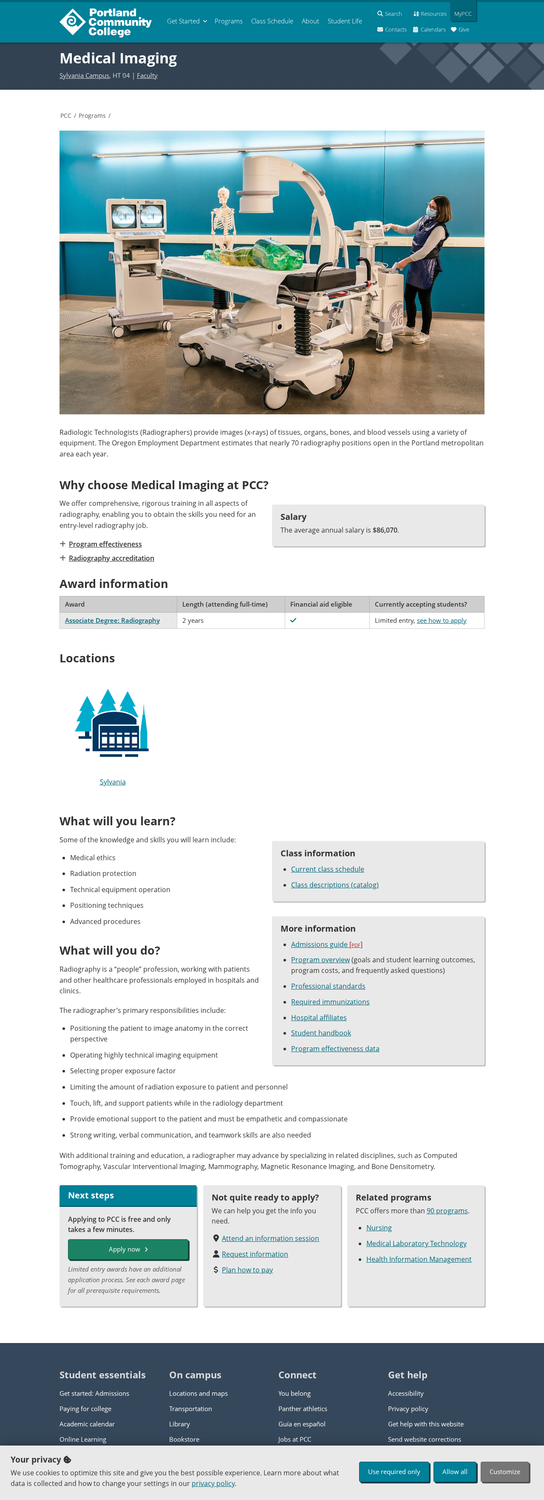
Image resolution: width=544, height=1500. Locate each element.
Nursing (379, 1227)
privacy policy (213, 1483)
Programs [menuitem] (229, 21)
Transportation (190, 1408)
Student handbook (321, 1033)
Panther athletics (302, 1408)
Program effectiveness (105, 544)
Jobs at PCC (294, 1439)
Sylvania (113, 782)
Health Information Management (419, 1259)
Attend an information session (270, 1238)
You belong (294, 1393)
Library (179, 1424)
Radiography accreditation (111, 558)
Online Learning (83, 1439)
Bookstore (184, 1439)
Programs (92, 115)
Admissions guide (327, 944)
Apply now (124, 1249)
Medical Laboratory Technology (416, 1243)
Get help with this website (426, 1424)
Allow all (455, 1471)
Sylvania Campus (84, 75)
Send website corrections (424, 1439)
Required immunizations (330, 1002)
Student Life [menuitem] (345, 21)
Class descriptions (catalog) (335, 885)
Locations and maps (198, 1393)
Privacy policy (408, 1408)
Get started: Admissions (94, 1393)
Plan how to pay (247, 1270)
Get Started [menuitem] (183, 21)
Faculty (147, 75)
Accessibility (406, 1393)
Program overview (320, 959)
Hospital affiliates (319, 1017)
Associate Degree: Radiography (112, 620)
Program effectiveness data (335, 1048)
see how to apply (442, 620)
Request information (255, 1254)
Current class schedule (327, 869)
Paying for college (85, 1408)
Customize (505, 1471)
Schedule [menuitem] (272, 21)
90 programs (447, 1210)
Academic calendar (87, 1424)
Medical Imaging (118, 58)
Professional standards (328, 986)
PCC (65, 115)
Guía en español (302, 1424)
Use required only (394, 1471)
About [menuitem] (310, 21)
